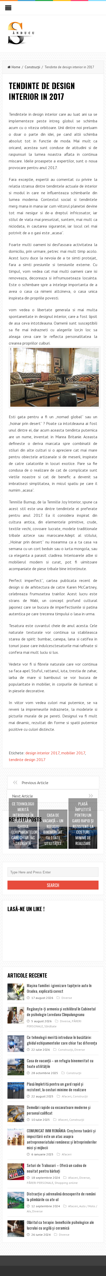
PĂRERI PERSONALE (40, 1183)
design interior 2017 (42, 752)
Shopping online (66, 1183)
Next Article (22, 795)
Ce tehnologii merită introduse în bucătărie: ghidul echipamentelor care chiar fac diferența (62, 1040)
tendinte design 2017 (27, 759)
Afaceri (67, 1096)
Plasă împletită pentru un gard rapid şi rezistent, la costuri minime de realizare (56, 1086)
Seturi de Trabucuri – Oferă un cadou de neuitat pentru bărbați (56, 1168)
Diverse (66, 998)
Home (16, 67)
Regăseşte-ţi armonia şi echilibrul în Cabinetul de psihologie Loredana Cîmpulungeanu (61, 1011)
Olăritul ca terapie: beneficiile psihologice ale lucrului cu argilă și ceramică (60, 1225)
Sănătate (50, 1026)
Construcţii (32, 67)
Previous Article (35, 782)
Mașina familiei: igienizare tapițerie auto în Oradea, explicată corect (59, 988)
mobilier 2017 (73, 752)
